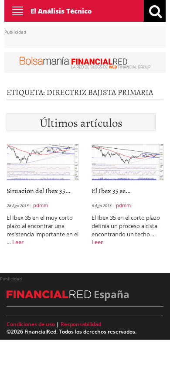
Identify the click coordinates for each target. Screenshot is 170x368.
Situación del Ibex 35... (39, 190)
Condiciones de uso (31, 324)
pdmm (40, 205)
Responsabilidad (81, 324)
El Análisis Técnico (61, 11)
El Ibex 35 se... (111, 190)
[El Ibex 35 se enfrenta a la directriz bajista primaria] (127, 162)
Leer (18, 242)
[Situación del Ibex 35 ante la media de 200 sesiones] (42, 162)
